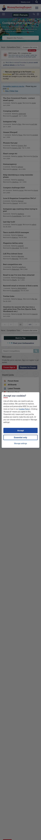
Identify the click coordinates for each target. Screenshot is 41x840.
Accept (20, 430)
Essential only (20, 437)
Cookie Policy (24, 409)
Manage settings (20, 443)
